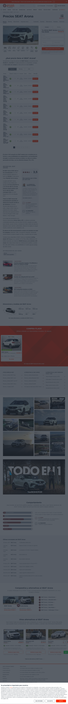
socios (11, 687)
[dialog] (34, 693)
